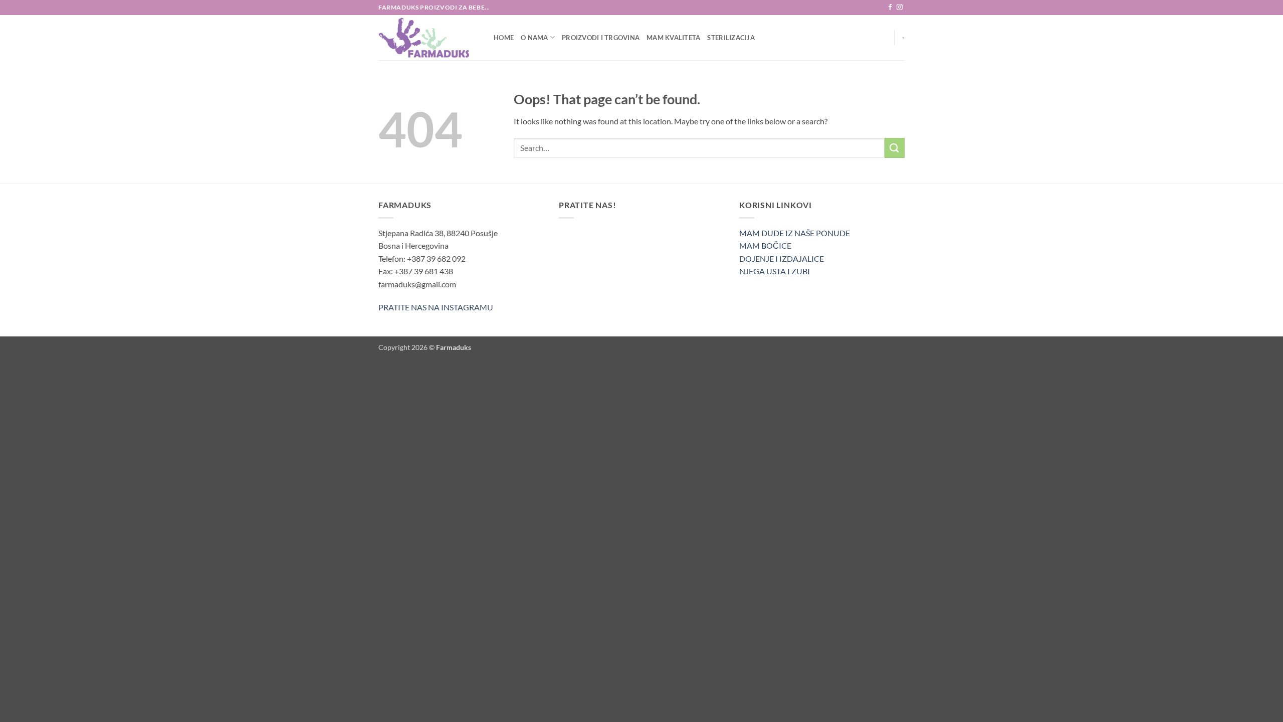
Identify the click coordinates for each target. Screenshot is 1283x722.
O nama (534, 38)
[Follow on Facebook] (890, 7)
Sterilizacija (730, 38)
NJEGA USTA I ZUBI (774, 271)
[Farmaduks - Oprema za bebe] (428, 37)
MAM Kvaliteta (673, 38)
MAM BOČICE (765, 245)
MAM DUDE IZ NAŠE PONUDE (794, 233)
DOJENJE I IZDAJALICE (781, 258)
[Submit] (895, 147)
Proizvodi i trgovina (600, 38)
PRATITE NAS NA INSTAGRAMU (435, 307)
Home (504, 38)
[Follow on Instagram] (900, 7)
